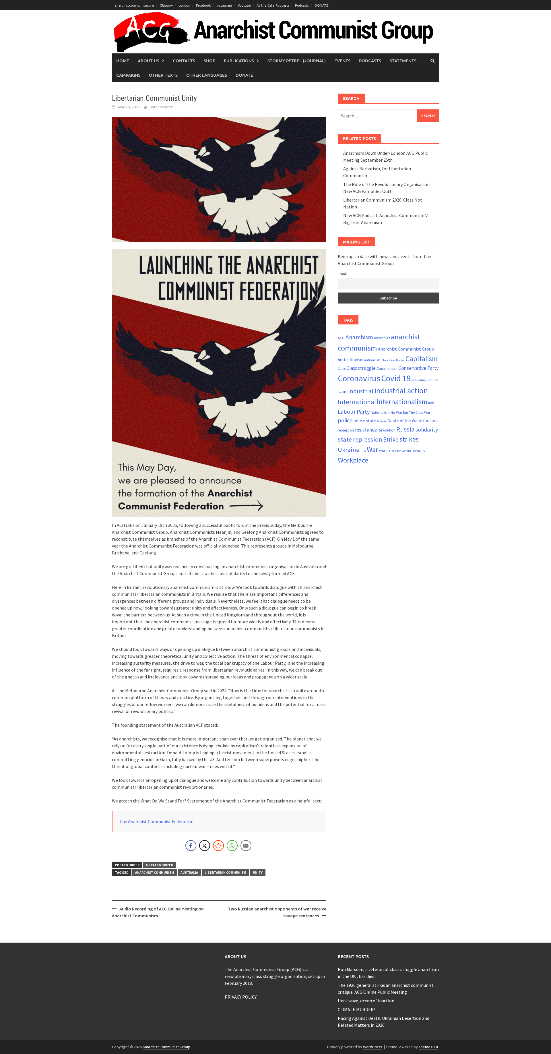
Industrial (360, 391)
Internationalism (402, 401)
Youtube (244, 5)
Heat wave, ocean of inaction (366, 1000)
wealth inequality (413, 451)
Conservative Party (418, 368)
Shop (209, 60)
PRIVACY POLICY (241, 997)
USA (363, 451)
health (342, 392)
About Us (148, 60)
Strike (391, 439)
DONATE (321, 5)
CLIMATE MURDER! (356, 1009)
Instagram (224, 5)
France (433, 380)
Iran (431, 403)
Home (122, 60)
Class (342, 368)
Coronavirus (359, 378)
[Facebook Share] (190, 845)
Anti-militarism (350, 359)
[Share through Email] (245, 845)
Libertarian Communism (225, 872)
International (357, 401)
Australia (189, 872)
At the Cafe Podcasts (273, 5)
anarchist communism (154, 872)
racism (430, 420)
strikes (409, 439)
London (184, 5)
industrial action (401, 391)
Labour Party (354, 411)
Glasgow (166, 5)
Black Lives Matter (393, 360)
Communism (387, 368)
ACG (341, 338)
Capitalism (422, 358)
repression (346, 430)
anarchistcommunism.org (134, 5)
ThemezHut (428, 1046)
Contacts (184, 60)
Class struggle (361, 368)
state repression (360, 439)
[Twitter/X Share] (204, 845)
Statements (403, 60)
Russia (405, 429)
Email (342, 273)
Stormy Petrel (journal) (296, 60)
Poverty (382, 421)
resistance (366, 429)
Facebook (203, 5)
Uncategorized (159, 865)
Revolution (386, 430)
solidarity (427, 429)
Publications (239, 60)
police (345, 420)
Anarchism (359, 337)
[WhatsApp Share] (232, 845)
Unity (258, 872)
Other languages (206, 75)
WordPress (372, 1046)
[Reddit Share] (218, 845)
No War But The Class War (410, 412)
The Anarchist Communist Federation (156, 821)
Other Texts (163, 75)
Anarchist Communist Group (406, 349)
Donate (244, 75)
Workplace (353, 460)
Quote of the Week (404, 420)
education (419, 380)
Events (342, 60)
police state (364, 420)
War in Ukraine (390, 450)
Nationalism (380, 412)
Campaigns (128, 75)
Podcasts (302, 5)
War (372, 449)
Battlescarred (161, 106)
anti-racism (372, 360)
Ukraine (349, 450)
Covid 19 (396, 378)
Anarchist (382, 338)
